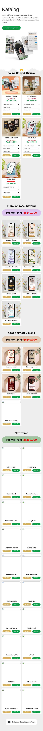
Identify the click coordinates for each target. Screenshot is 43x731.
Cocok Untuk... (7, 107)
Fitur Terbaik (7, 110)
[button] (11, 104)
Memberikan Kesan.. (9, 104)
